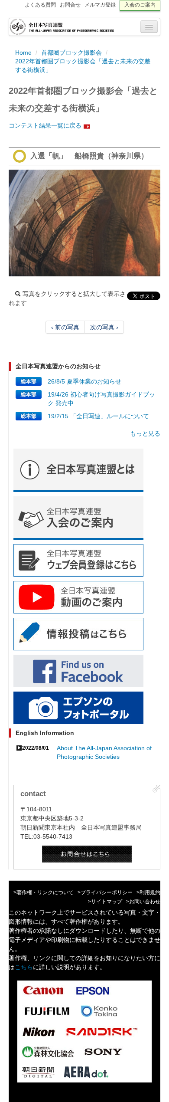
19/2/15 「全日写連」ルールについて (98, 416)
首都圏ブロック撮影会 (71, 52)
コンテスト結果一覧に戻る (45, 125)
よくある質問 (40, 5)
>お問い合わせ (143, 902)
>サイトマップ (105, 902)
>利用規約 (148, 892)
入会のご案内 (140, 5)
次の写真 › (104, 327)
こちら (24, 967)
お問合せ (70, 5)
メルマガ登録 (100, 5)
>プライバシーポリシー (105, 892)
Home (23, 52)
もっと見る (145, 433)
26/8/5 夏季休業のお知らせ (84, 381)
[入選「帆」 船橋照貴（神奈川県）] (84, 223)
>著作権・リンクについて (43, 892)
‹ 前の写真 (65, 327)
